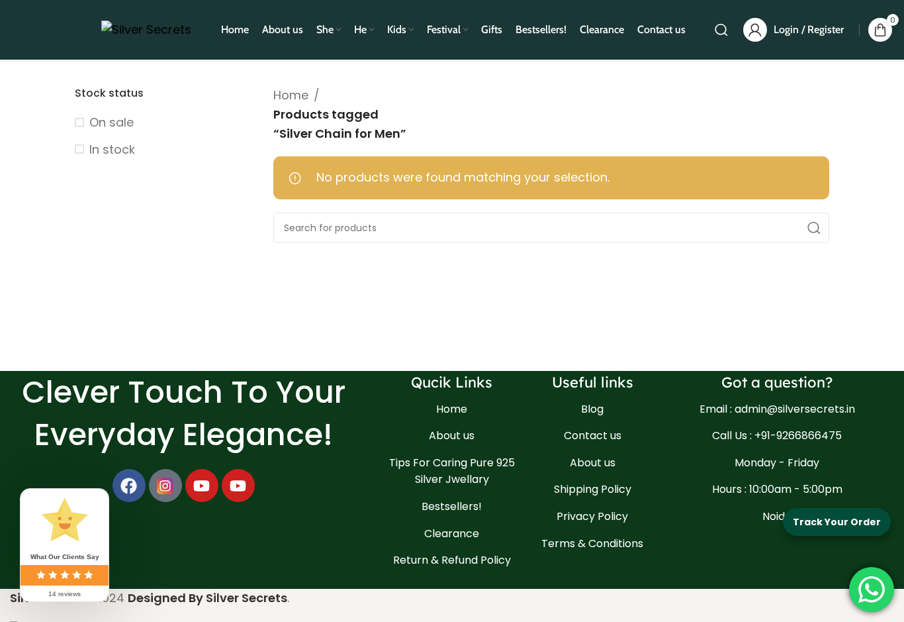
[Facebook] (129, 485)
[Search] (721, 30)
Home (290, 95)
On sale (111, 122)
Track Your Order (837, 522)
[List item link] (452, 409)
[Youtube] (201, 485)
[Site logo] (146, 29)
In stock (112, 149)
